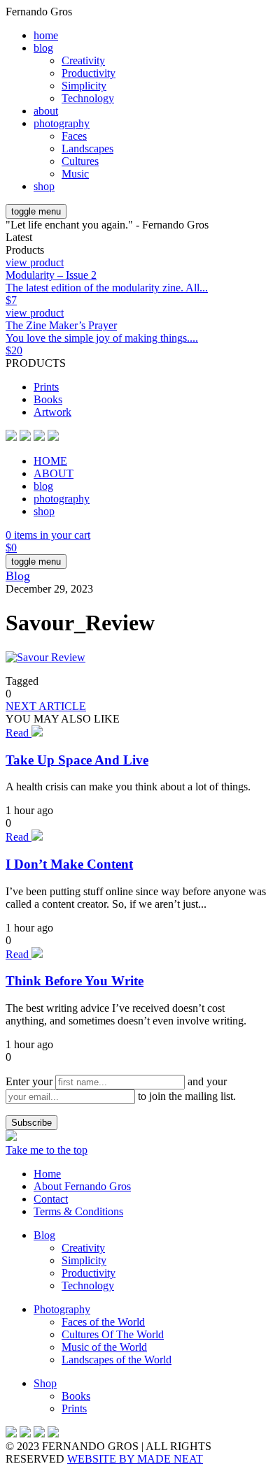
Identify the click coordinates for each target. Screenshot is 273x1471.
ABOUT (54, 473)
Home (47, 1174)
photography (62, 123)
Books (48, 399)
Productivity (88, 73)
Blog (18, 576)
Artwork (52, 412)
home (46, 35)
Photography (62, 1309)
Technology (88, 98)
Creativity (83, 60)
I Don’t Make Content (69, 864)
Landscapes (87, 148)
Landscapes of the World (117, 1359)
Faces (74, 136)
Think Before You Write (75, 980)
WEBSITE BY (135, 1459)
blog (43, 48)
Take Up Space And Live (77, 760)
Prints (46, 387)
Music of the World (104, 1347)
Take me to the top (47, 1150)
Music (75, 174)
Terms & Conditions (78, 1211)
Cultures (80, 161)
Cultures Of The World (113, 1334)
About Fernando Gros (82, 1186)
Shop (45, 1383)
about (46, 111)
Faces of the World (103, 1322)
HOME (50, 461)
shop (44, 186)
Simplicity (84, 86)
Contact (51, 1199)
